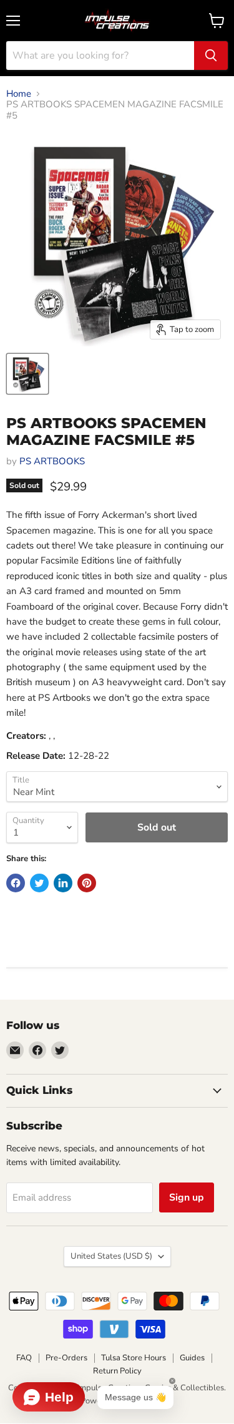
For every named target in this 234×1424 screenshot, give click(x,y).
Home (18, 94)
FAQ (24, 1357)
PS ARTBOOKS (52, 461)
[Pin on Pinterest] (86, 883)
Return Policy (117, 1371)
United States (111, 1256)
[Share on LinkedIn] (63, 883)
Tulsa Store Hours (133, 1357)
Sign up (186, 1197)
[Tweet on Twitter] (39, 883)
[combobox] (100, 55)
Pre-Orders (66, 1357)
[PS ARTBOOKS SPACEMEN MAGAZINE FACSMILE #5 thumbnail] (27, 374)
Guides (192, 1357)
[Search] (211, 55)
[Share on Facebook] (15, 883)
